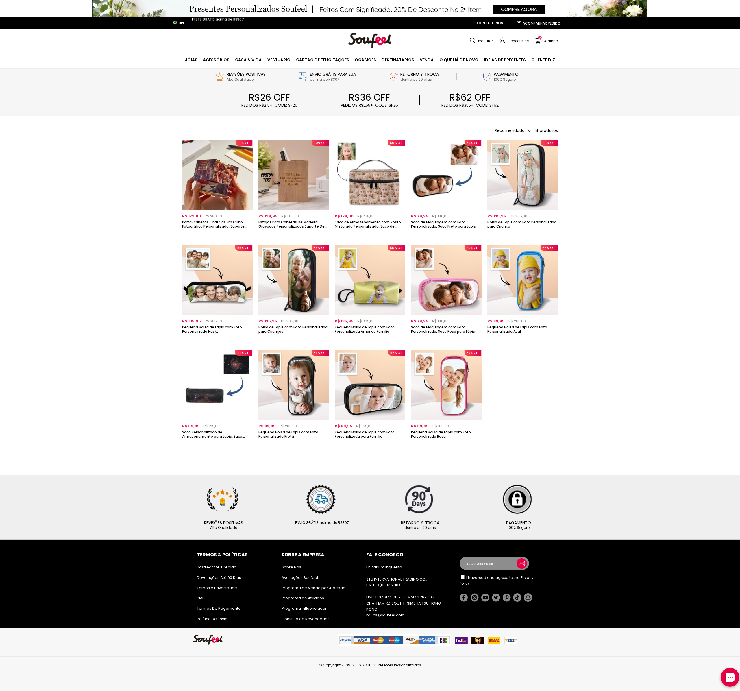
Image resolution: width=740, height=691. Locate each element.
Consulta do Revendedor (305, 619)
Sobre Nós (291, 567)
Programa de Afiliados (303, 598)
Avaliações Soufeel (300, 577)
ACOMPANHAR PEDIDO (541, 23)
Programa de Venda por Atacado (313, 588)
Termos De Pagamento (219, 608)
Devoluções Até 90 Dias (219, 577)
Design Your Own (217, 236)
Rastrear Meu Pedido (216, 567)
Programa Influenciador (304, 608)
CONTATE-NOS (490, 23)
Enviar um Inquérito (384, 567)
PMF (200, 598)
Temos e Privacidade (217, 588)
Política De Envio (212, 619)
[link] (191, 60)
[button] (480, 40)
